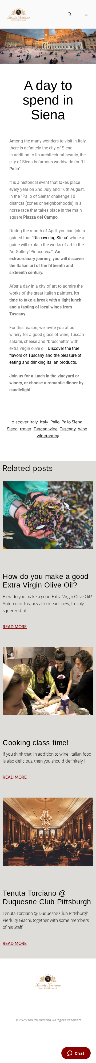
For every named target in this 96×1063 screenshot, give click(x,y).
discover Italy (25, 422)
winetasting (48, 436)
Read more (15, 626)
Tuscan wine (46, 429)
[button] (69, 15)
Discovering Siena (50, 237)
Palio (54, 422)
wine (82, 429)
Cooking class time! (36, 743)
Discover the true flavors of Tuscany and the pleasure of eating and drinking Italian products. (45, 355)
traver (25, 429)
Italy (44, 422)
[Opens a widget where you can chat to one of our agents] (76, 1053)
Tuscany (68, 429)
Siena (12, 429)
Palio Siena (72, 422)
